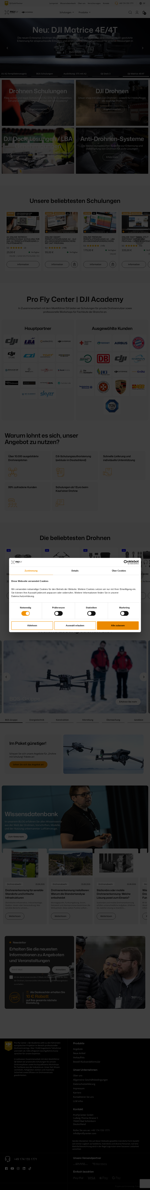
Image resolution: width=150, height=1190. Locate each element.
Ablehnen (32, 625)
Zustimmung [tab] (31, 570)
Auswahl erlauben (75, 625)
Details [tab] (75, 570)
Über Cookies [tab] (119, 570)
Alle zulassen (118, 625)
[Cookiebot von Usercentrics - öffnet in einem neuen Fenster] (126, 562)
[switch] (58, 613)
